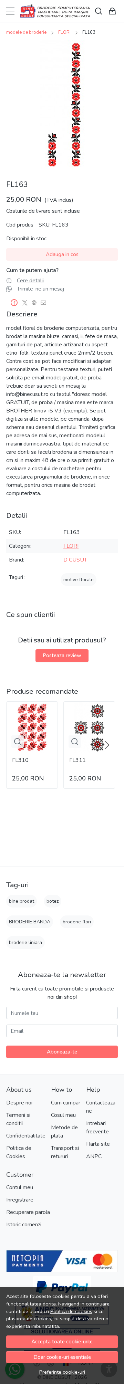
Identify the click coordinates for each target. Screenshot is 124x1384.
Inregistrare (19, 1200)
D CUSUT (75, 560)
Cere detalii (30, 280)
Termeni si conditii (18, 1119)
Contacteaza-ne (102, 1107)
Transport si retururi (65, 1152)
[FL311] (89, 727)
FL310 (20, 760)
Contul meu (19, 1187)
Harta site (98, 1144)
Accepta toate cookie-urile (62, 1341)
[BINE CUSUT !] (55, 11)
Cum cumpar (65, 1103)
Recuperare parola (28, 1212)
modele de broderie (26, 32)
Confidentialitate (25, 1136)
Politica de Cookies (18, 1152)
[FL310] (32, 727)
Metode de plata (64, 1132)
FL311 (77, 760)
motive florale (78, 579)
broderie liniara (25, 942)
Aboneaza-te (62, 1051)
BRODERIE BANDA (29, 922)
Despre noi (19, 1103)
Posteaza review (62, 655)
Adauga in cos (62, 254)
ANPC (94, 1156)
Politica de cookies (71, 1311)
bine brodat (21, 901)
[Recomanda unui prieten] (45, 302)
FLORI (64, 32)
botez (52, 901)
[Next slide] (106, 745)
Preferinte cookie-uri (62, 1372)
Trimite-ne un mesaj (40, 289)
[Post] (26, 302)
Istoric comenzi (23, 1224)
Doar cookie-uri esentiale (62, 1357)
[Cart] (112, 11)
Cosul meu (63, 1115)
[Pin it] (36, 302)
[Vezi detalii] (17, 741)
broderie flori (77, 922)
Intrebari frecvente (97, 1127)
